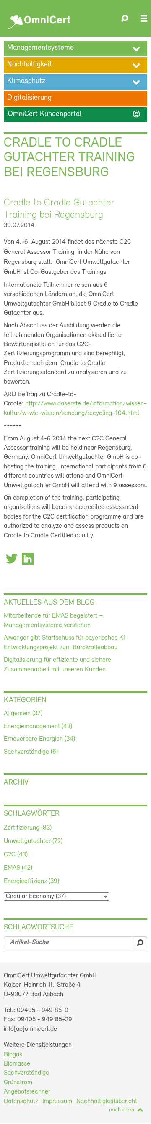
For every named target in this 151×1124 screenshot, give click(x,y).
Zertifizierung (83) (28, 828)
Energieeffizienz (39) (31, 881)
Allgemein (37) (23, 713)
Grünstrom (18, 1082)
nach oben (121, 1110)
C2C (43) (16, 854)
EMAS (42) (18, 868)
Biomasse (17, 1064)
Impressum (57, 1101)
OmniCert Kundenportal (74, 114)
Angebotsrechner (27, 1092)
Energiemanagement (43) (38, 726)
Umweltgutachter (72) (33, 841)
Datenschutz (21, 1101)
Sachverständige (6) (31, 752)
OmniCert (40, 20)
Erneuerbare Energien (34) (39, 739)
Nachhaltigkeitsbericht (106, 1101)
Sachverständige (26, 1073)
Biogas (13, 1054)
